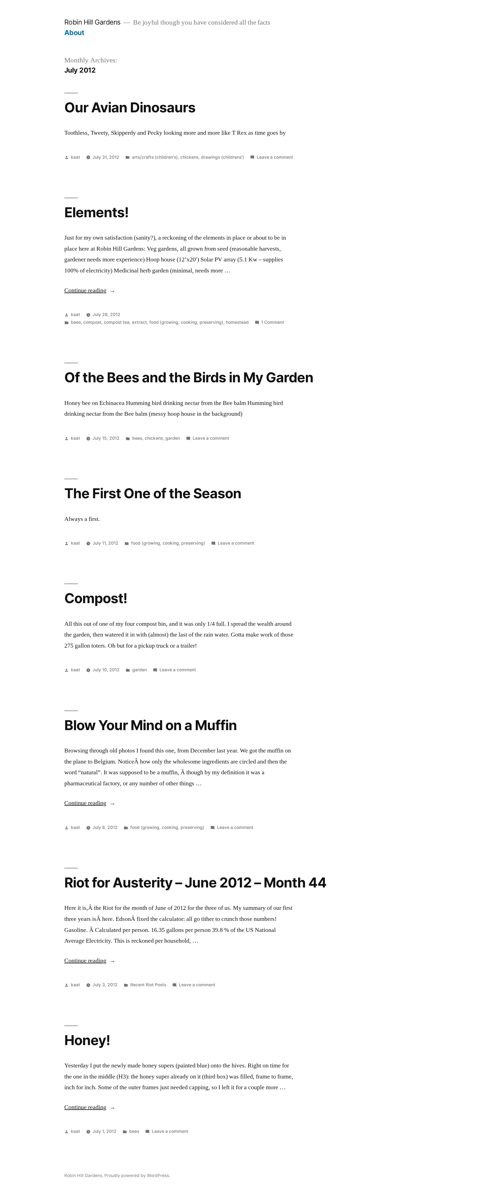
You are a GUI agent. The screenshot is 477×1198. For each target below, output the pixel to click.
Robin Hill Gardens (92, 22)
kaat (75, 157)
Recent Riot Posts (148, 984)
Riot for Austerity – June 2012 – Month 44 (195, 882)
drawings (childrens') (222, 157)
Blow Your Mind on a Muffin (150, 725)
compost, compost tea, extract (115, 322)
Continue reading (89, 290)
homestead (237, 322)
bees (76, 322)
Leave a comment (275, 157)
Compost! (95, 598)
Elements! (96, 212)
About (74, 32)
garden (172, 438)
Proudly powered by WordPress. (137, 1175)
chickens (189, 157)
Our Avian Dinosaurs (129, 107)
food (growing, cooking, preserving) (186, 322)
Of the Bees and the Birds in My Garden (188, 377)
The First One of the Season (152, 493)
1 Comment (272, 322)
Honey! (87, 1040)
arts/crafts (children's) (155, 157)
